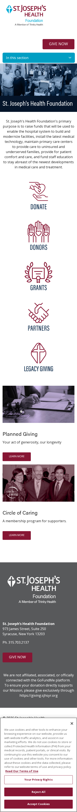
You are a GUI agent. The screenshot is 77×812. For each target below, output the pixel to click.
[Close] (72, 723)
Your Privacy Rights (38, 779)
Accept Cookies (38, 804)
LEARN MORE (16, 456)
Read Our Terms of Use (21, 771)
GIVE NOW (58, 43)
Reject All (38, 792)
